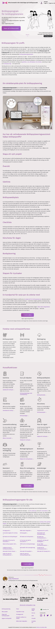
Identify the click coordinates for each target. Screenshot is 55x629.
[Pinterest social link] (51, 615)
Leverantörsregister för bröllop (10, 533)
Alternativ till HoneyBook (26, 551)
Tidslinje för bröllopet (25, 440)
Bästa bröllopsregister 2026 (9, 544)
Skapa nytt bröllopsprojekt (11, 28)
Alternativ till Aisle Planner (9, 551)
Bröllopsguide (23, 533)
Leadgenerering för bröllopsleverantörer (8, 548)
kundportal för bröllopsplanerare (33, 299)
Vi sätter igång (27, 315)
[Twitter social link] (47, 615)
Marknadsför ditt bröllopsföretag (41, 533)
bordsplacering (7, 63)
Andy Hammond (13, 579)
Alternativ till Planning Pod (43, 551)
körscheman (39, 62)
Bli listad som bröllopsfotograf (10, 536)
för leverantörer (44, 510)
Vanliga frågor (33, 609)
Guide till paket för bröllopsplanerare (7, 554)
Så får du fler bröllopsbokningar (27, 544)
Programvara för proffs (42, 530)
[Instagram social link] (41, 615)
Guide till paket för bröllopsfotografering (25, 554)
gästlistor (24, 62)
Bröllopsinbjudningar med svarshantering (26, 394)
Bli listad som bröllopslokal (26, 536)
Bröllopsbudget (23, 415)
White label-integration (25, 530)
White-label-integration (21, 621)
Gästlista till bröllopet (8, 389)
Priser (17, 609)
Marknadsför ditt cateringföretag (27, 547)
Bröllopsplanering (6, 609)
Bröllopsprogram (41, 412)
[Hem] (5, 2)
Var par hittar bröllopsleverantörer (42, 544)
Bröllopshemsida (41, 395)
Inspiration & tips (20, 611)
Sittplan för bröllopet (42, 436)
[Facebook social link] (44, 615)
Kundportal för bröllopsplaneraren (41, 548)
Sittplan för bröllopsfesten (26, 459)
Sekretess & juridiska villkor (41, 627)
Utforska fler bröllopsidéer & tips (27, 605)
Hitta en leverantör (7, 438)
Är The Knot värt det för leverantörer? (25, 541)
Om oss (33, 613)
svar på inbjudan (31, 62)
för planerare (33, 510)
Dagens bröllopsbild (6, 618)
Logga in (46, 3)
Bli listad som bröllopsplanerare (41, 537)
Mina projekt (5, 611)
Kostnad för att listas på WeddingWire (42, 541)
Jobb (33, 615)
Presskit (33, 618)
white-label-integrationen (43, 306)
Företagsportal (6, 530)
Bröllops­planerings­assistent (26, 54)
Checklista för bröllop (8, 410)
